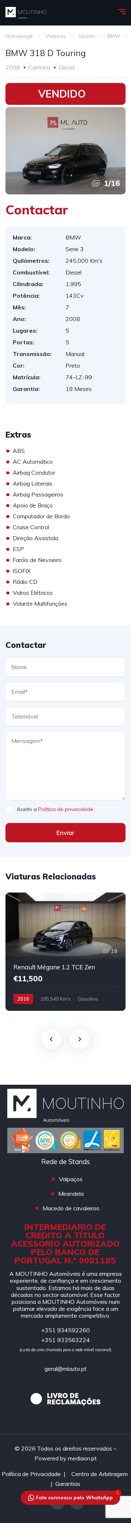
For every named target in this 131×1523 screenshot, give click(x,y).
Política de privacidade (65, 809)
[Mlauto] (26, 13)
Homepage (19, 36)
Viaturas (55, 36)
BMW (113, 36)
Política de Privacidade (31, 1473)
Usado (87, 36)
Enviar (65, 832)
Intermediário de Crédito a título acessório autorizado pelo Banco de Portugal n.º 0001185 (65, 1244)
